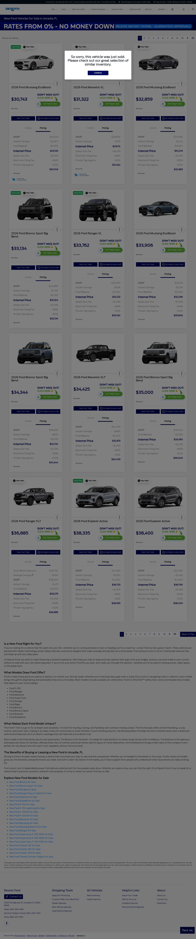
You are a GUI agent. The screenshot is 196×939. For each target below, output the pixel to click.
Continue (98, 73)
